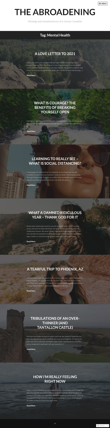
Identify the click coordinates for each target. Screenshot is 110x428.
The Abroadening (55, 12)
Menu (103, 3)
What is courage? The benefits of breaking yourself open (55, 107)
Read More (31, 75)
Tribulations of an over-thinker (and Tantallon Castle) (55, 323)
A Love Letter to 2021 (55, 54)
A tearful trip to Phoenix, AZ (55, 269)
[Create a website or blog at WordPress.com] (55, 423)
